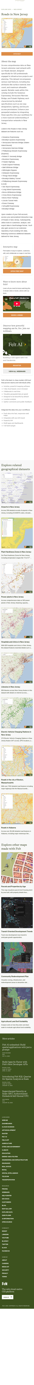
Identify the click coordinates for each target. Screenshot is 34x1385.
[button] (31, 2)
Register (17, 365)
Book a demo (17, 315)
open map (17, 54)
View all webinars (17, 371)
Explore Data (6, 9)
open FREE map (17, 271)
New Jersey (18, 9)
